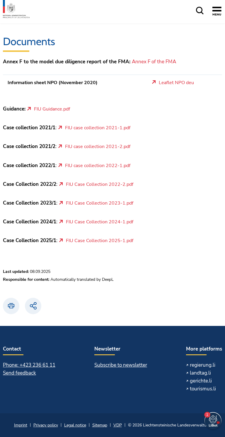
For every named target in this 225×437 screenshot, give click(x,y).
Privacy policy (45, 425)
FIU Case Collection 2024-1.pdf (99, 222)
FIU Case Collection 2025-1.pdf (99, 241)
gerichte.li (201, 381)
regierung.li (202, 365)
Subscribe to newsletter (120, 365)
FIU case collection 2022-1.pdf (97, 166)
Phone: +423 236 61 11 (29, 365)
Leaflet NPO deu (176, 83)
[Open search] (200, 11)
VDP (117, 425)
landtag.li (200, 373)
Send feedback (19, 373)
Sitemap (99, 425)
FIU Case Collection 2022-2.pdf (99, 185)
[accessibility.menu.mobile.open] (217, 12)
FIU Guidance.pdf (52, 109)
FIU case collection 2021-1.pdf (97, 128)
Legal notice (75, 425)
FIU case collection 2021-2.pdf (97, 147)
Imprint (20, 425)
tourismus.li (203, 388)
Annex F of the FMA (154, 61)
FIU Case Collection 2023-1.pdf (99, 203)
